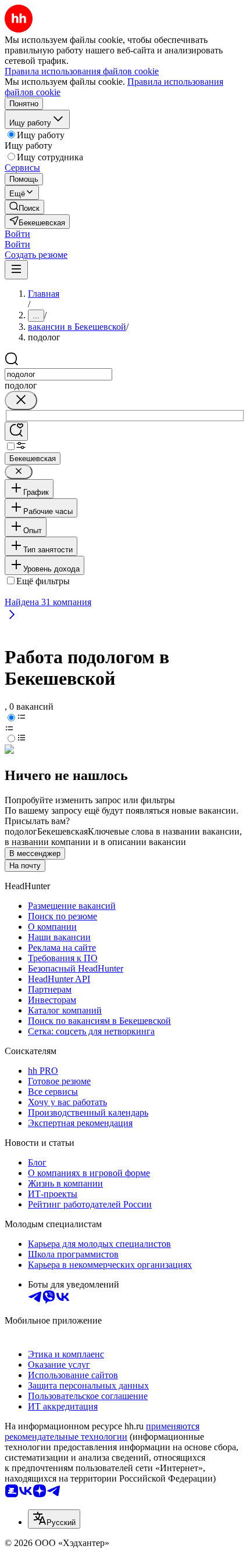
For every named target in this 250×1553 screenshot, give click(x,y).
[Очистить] (21, 400)
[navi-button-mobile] (16, 269)
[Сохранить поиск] (16, 431)
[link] (24, 207)
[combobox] (58, 374)
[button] (17, 234)
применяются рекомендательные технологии (102, 1431)
